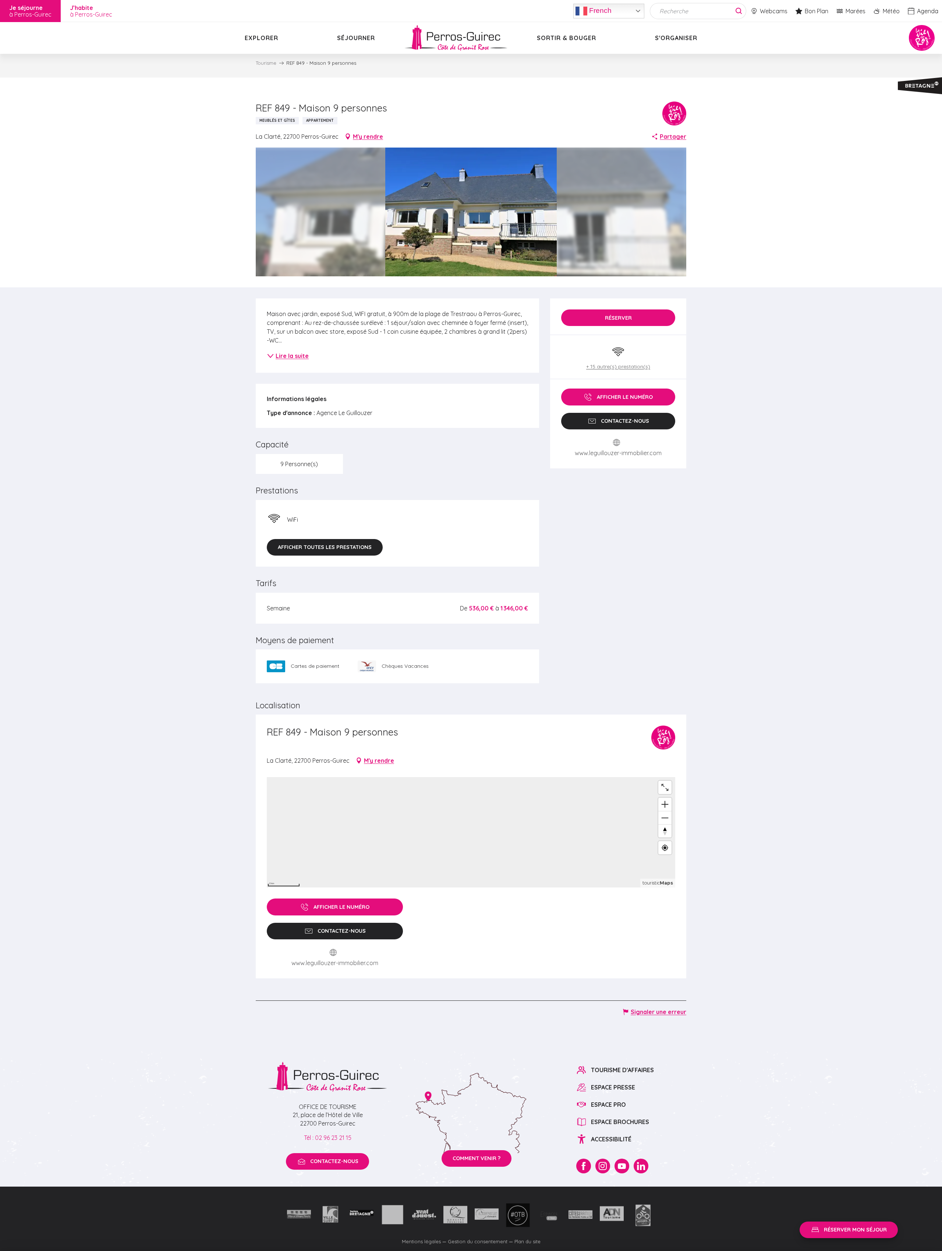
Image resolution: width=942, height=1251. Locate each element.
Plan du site (527, 1241)
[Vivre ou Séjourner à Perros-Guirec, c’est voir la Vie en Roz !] (455, 38)
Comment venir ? (476, 1158)
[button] (471, 212)
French (599, 10)
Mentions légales (421, 1241)
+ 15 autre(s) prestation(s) (618, 366)
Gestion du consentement (477, 1241)
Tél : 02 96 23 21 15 (327, 1137)
